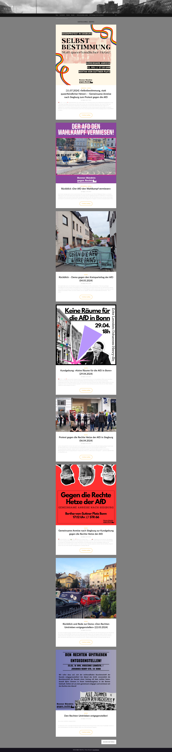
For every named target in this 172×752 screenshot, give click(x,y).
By (83, 100)
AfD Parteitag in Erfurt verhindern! (96, 15)
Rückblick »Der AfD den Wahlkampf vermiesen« (86, 189)
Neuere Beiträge (109, 742)
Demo (89, 88)
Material (68, 15)
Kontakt (72, 15)
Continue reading (86, 115)
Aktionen (83, 186)
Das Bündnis (62, 15)
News (57, 15)
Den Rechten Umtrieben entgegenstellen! (86, 716)
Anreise (83, 88)
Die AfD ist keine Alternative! (62, 18)
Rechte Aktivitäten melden (82, 15)
